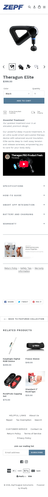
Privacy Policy (24, 438)
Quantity (36, 88)
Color (6, 88)
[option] (12, 67)
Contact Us (36, 429)
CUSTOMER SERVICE (16, 429)
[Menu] (44, 7)
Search (38, 420)
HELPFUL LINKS (17, 415)
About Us (34, 415)
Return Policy (10, 268)
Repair (9, 420)
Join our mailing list (24, 446)
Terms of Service (32, 433)
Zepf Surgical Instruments (22, 485)
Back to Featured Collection (26, 319)
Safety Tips (25, 268)
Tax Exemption (23, 420)
